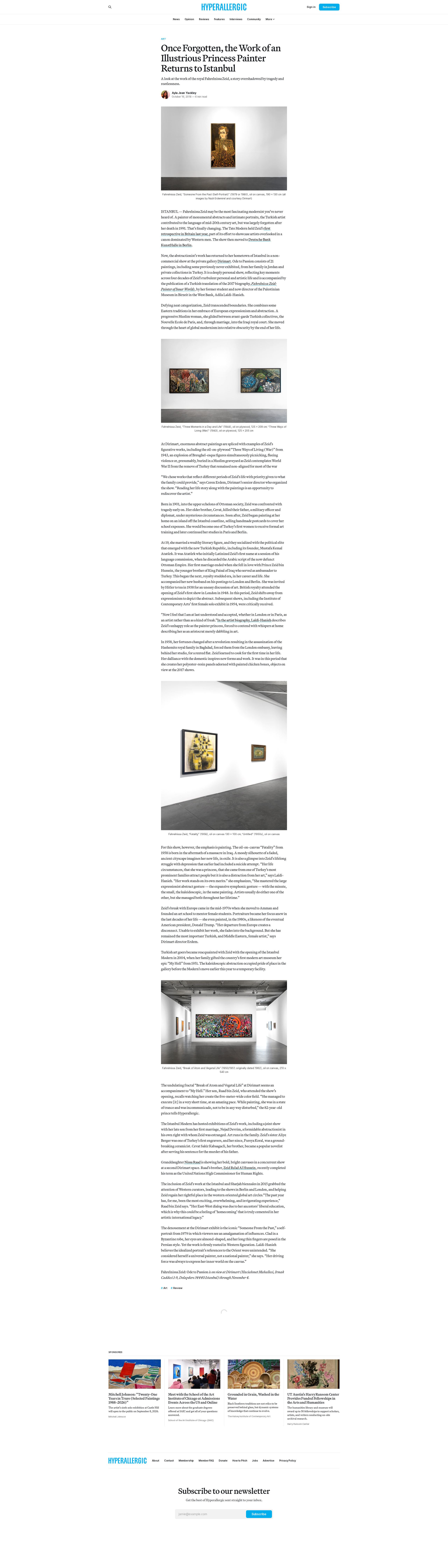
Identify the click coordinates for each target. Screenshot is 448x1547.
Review (177, 1288)
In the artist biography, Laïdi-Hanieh (244, 620)
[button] (269, 19)
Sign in (311, 7)
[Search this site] (110, 7)
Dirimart (224, 261)
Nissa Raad (192, 1162)
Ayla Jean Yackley (184, 93)
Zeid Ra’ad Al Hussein (239, 1167)
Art (163, 38)
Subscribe (329, 7)
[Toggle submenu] (273, 19)
